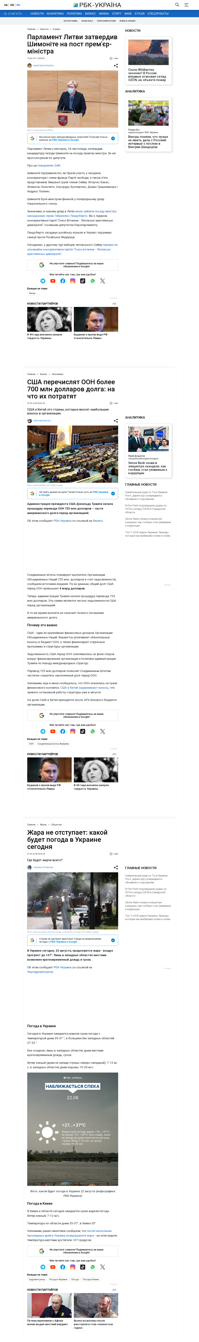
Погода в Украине (58, 1279)
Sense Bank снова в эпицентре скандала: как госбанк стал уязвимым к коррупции (147, 468)
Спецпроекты (158, 13)
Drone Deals (87, 21)
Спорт (116, 13)
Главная (31, 29)
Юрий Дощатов (136, 456)
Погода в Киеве (91, 1279)
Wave (128, 13)
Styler (140, 13)
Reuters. (98, 520)
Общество (56, 824)
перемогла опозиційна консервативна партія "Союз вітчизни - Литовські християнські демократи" (72, 249)
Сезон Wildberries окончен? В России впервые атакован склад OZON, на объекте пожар (147, 75)
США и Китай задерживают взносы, (84, 687)
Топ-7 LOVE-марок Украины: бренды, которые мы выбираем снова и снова (147, 534)
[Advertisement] (72, 547)
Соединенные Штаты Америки (53, 744)
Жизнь (104, 13)
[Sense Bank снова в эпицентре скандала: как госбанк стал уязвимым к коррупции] (148, 439)
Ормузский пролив (106, 21)
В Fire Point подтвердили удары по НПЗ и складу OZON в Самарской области (146, 509)
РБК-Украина (62, 520)
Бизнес (90, 13)
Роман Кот (134, 130)
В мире (56, 29)
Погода (75, 1279)
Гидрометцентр (37, 1279)
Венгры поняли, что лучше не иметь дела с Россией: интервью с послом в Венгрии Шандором (148, 142)
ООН (31, 744)
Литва (32, 293)
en (12, 5)
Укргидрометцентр (40, 972)
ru (18, 5)
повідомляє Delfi (49, 165)
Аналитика (55, 13)
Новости (37, 13)
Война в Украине (127, 21)
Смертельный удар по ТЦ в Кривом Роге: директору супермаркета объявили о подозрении (146, 496)
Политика (74, 13)
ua (6, 5)
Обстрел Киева (70, 21)
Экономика (57, 374)
